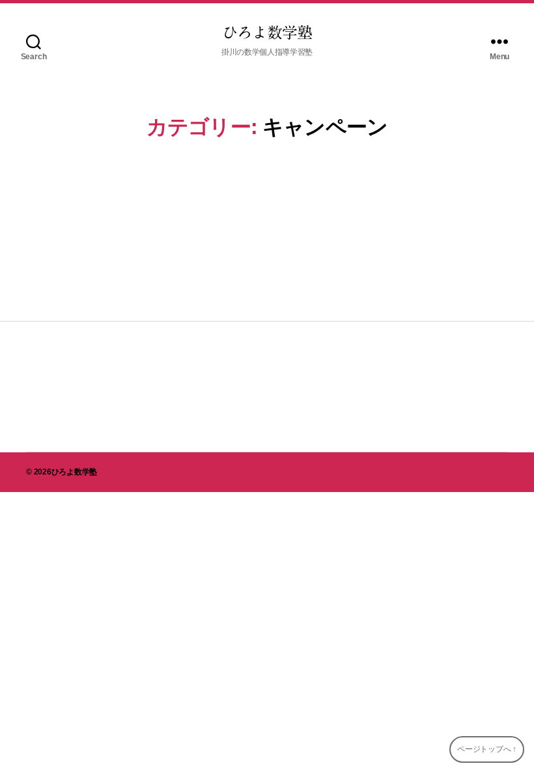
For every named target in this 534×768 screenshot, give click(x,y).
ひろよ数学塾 (267, 32)
